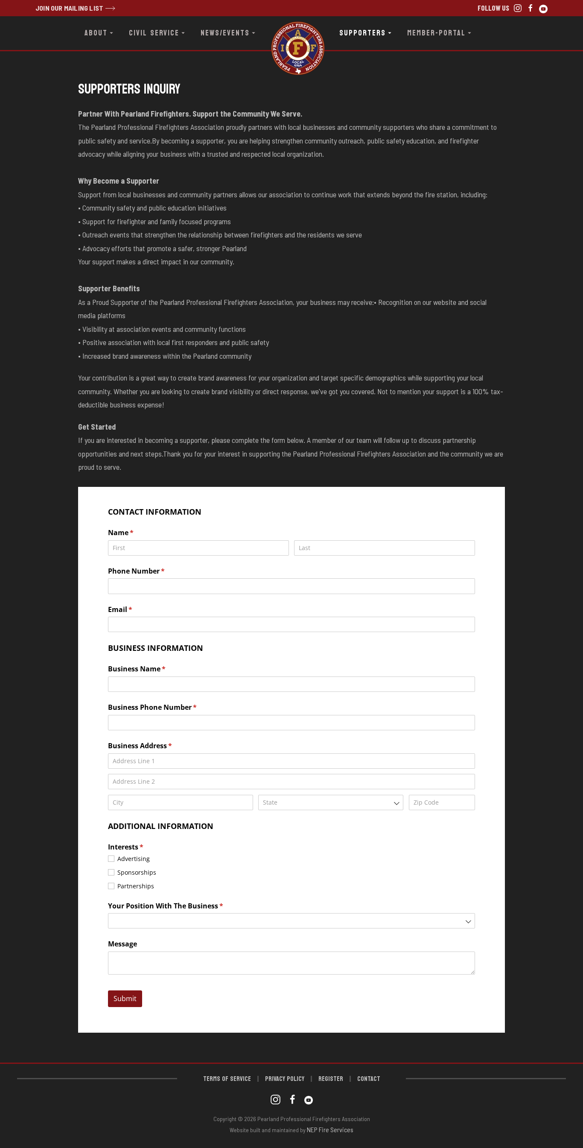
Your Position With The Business (179, 906)
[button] (100, 33)
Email (134, 609)
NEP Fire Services (330, 1129)
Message (122, 944)
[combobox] (330, 802)
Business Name (151, 669)
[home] (291, 33)
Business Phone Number (166, 707)
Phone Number (150, 571)
